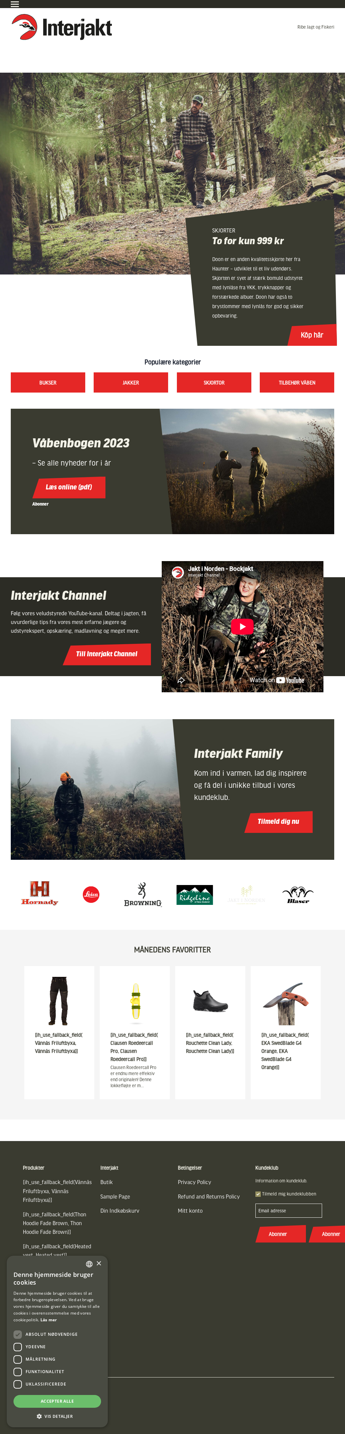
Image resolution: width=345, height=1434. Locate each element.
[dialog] (57, 1341)
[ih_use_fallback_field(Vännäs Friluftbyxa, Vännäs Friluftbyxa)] (57, 1191)
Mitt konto (190, 1210)
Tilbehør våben (297, 382)
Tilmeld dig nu (278, 822)
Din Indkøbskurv (119, 1210)
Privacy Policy (194, 1182)
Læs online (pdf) (69, 487)
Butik (106, 1182)
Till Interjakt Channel (106, 654)
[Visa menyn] (15, 4)
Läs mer (48, 1320)
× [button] (98, 1263)
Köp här (312, 334)
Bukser (47, 382)
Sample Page (115, 1196)
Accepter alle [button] (57, 1401)
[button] (57, 1416)
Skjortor (214, 382)
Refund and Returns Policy (209, 1196)
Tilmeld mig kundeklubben (289, 1193)
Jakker (131, 382)
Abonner (40, 504)
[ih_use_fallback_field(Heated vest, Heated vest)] (57, 1250)
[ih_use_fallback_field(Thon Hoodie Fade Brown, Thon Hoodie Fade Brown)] (54, 1223)
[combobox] (89, 1264)
